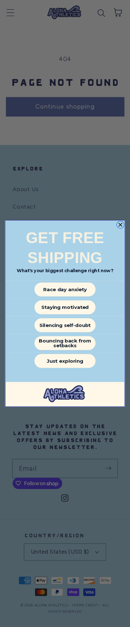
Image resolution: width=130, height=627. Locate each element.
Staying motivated (65, 307)
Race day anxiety (65, 289)
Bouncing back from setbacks (65, 343)
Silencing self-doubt (65, 325)
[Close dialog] (120, 225)
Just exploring (65, 361)
